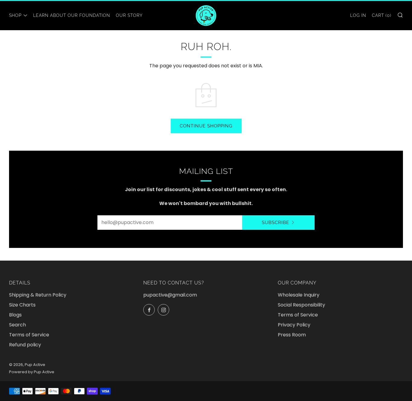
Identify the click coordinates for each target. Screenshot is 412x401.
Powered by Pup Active (31, 371)
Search (17, 324)
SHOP (15, 15)
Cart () (381, 15)
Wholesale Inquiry (298, 294)
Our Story (129, 15)
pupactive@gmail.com (170, 294)
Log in (358, 15)
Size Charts (22, 304)
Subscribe (275, 222)
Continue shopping (206, 126)
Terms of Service (29, 334)
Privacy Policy (294, 324)
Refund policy (25, 344)
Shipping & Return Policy (37, 294)
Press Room (292, 334)
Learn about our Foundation (71, 15)
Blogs (15, 314)
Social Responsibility (301, 304)
